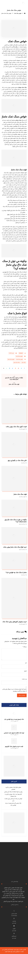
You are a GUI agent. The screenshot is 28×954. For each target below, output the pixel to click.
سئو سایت (15, 949)
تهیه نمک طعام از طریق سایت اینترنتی (14, 733)
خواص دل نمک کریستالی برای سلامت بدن (13, 800)
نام (26, 663)
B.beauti (21, 353)
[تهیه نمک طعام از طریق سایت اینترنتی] (14, 727)
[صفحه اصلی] (24, 13)
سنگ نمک (23, 362)
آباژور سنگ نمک (22, 429)
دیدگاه (25, 647)
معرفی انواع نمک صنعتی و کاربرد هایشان (13, 788)
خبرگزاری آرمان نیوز (15, 951)
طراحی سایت (23, 949)
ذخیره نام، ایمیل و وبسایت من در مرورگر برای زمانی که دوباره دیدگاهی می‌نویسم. (14, 690)
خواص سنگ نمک (19, 356)
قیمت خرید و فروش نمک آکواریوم (14, 746)
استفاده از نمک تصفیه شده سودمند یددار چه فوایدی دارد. (13, 898)
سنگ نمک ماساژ (17, 362)
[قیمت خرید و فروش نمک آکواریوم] (14, 741)
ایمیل (25, 671)
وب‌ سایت (24, 679)
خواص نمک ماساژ (11, 359)
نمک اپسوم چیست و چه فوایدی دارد (14, 719)
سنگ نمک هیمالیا (22, 87)
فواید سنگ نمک (22, 496)
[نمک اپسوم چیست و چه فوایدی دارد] (14, 714)
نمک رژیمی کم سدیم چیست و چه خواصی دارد (13, 804)
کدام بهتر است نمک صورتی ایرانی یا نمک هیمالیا (13, 795)
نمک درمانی (18, 120)
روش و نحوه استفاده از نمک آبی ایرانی (13, 792)
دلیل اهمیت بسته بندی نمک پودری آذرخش (13, 901)
